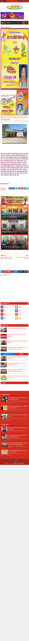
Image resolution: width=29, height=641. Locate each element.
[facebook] (19, 1)
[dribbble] (23, 1)
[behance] (27, 1)
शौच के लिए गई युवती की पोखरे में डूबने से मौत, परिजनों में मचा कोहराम (17, 357)
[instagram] (25, 1)
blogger (16, 271)
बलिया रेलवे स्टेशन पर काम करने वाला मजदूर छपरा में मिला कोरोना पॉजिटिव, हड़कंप (17, 398)
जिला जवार (26, 122)
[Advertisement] (14, 265)
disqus (20, 271)
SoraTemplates (11, 463)
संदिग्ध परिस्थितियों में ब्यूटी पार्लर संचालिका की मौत (16, 328)
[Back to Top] (20, 461)
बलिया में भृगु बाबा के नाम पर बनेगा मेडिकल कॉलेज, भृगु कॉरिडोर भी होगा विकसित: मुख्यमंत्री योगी (17, 348)
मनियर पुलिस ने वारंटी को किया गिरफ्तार (9, 232)
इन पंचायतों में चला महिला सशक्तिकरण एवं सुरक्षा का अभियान (13, 247)
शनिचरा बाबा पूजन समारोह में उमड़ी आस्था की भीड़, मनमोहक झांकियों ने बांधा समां (16, 364)
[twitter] (21, 1)
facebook (26, 271)
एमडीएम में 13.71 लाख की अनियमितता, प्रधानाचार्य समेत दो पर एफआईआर (18, 376)
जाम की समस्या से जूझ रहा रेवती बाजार (9, 217)
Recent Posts (7, 354)
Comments (21, 354)
